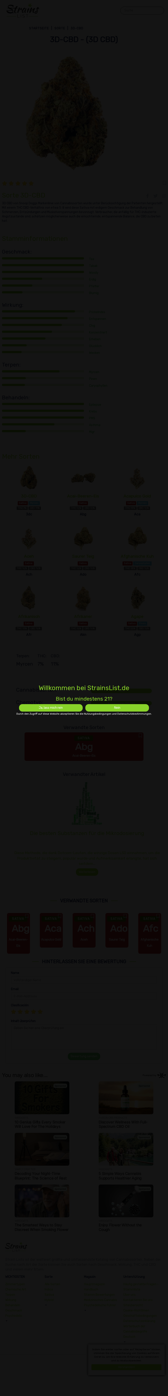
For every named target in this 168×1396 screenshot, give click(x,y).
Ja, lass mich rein (51, 708)
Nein (117, 708)
